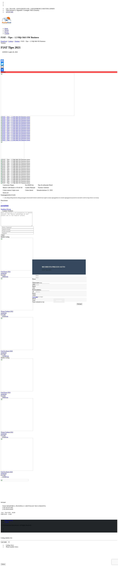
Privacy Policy (8, 520)
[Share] (59, 69)
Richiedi (59, 300)
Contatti (6, 33)
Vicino (3, 564)
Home (6, 28)
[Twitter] (59, 63)
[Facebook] (59, 60)
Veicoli (6, 30)
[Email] (59, 66)
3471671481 (9, 12)
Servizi (6, 32)
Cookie (6, 522)
